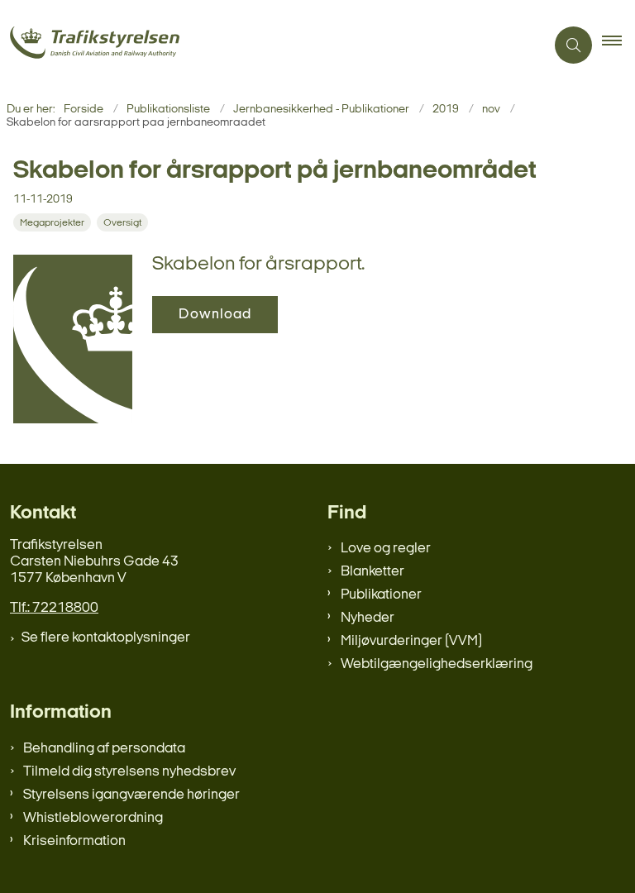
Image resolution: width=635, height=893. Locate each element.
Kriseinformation (74, 841)
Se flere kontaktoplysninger (105, 638)
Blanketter (372, 572)
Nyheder (367, 618)
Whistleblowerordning (93, 818)
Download (215, 315)
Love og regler (386, 549)
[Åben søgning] (573, 45)
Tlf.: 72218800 (54, 608)
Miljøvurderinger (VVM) (411, 641)
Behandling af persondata (104, 749)
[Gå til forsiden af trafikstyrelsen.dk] (266, 45)
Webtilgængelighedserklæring (436, 664)
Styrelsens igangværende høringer (131, 795)
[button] (618, 45)
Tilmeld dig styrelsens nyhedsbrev (129, 772)
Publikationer (381, 595)
